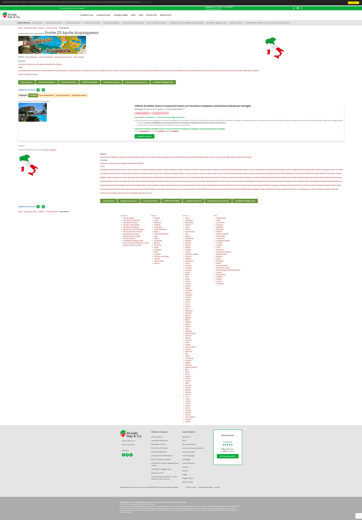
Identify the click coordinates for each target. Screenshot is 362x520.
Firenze (188, 286)
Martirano (103, 181)
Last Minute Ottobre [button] (73, 23)
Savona (188, 381)
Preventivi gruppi (188, 456)
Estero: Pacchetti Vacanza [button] (157, 23)
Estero (156, 231)
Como (187, 263)
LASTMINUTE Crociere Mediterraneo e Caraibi (131, 235)
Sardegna (200, 157)
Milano (187, 320)
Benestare (203, 169)
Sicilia (206, 157)
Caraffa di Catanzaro (277, 169)
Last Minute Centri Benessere (136, 82)
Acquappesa (23, 70)
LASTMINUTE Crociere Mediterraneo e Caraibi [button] (186, 23)
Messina (188, 317)
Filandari (277, 173)
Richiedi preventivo (144, 136)
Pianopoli (272, 181)
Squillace (256, 70)
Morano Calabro (164, 181)
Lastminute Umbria (121, 15)
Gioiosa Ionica (141, 177)
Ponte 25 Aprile (51, 28)
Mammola (276, 177)
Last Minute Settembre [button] (54, 23)
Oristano (188, 335)
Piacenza (188, 351)
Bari (186, 234)
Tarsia (278, 189)
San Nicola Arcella (206, 70)
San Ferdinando (193, 70)
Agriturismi (186, 437)
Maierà (269, 177)
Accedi (216, 487)
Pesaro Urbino (190, 347)
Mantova (188, 313)
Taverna (293, 189)
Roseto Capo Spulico (133, 185)
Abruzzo (103, 157)
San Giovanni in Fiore (225, 185)
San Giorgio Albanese (210, 185)
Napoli (187, 324)
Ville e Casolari (78, 57)
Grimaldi (156, 177)
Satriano (135, 189)
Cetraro (118, 173)
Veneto (249, 157)
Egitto (187, 274)
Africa (109, 157)
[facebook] (38, 90)
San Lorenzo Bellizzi (241, 185)
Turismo (185, 471)
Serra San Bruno (176, 189)
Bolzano (188, 243)
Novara (188, 326)
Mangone (295, 177)
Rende (330, 181)
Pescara (188, 349)
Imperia (188, 297)
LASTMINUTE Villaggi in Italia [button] (216, 23)
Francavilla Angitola (302, 173)
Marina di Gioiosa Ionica (332, 177)
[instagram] (43, 90)
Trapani (188, 401)
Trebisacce (320, 189)
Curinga (122, 70)
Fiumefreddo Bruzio (288, 173)
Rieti (186, 369)
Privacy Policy (191, 487)
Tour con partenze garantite (192, 448)
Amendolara (144, 169)
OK (353, 2)
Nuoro (187, 329)
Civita (156, 173)
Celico (332, 169)
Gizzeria (149, 177)
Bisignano (216, 169)
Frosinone (188, 290)
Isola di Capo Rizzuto (145, 70)
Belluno (188, 236)
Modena (188, 322)
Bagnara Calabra (163, 169)
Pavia (187, 342)
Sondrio (188, 387)
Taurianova (285, 189)
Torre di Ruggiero (302, 189)
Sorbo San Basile (188, 189)
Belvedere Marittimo (191, 169)
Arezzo (187, 229)
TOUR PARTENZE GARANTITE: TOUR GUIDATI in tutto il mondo (135, 244)
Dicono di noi (151, 15)
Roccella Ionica (113, 185)
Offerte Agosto (26, 82)
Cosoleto (195, 173)
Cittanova (150, 173)
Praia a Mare (309, 181)
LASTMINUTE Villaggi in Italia (163, 82)
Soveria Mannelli (201, 189)
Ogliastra (188, 331)
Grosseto (188, 295)
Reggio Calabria (45, 64)
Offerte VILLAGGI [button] (235, 23)
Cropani (209, 173)
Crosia (214, 173)
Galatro (110, 177)
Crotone (36, 64)
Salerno (188, 376)
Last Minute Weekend (111, 82)
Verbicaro (104, 193)
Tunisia (187, 406)
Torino (187, 399)
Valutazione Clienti (79, 95)
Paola (173, 70)
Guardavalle (169, 177)
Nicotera (167, 70)
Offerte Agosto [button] (37, 23)
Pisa (186, 354)
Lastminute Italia (86, 15)
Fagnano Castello (254, 173)
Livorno (187, 306)
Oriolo (222, 181)
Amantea (44, 70)
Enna (187, 277)
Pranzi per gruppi (188, 452)
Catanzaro (22, 64)
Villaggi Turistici (187, 478)
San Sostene (312, 185)
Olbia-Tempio (190, 333)
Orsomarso (229, 181)
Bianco (209, 169)
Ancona (188, 225)
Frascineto (330, 173)
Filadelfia (270, 173)
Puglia (194, 157)
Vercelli (188, 412)
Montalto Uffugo (134, 181)
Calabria (41, 28)
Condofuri (166, 173)
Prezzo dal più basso (46, 95)
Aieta (30, 70)
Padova (188, 338)
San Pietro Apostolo (300, 185)
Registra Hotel (165, 15)
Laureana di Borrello (236, 177)
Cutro (128, 70)
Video (141, 15)
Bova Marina (238, 169)
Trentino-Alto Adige (222, 157)
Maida (264, 177)
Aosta (187, 227)
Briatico (65, 70)
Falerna (264, 173)
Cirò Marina (142, 173)
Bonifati (223, 169)
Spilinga (250, 189)
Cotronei (202, 173)
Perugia (188, 344)
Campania (129, 157)
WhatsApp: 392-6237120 (213, 9)
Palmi (240, 181)
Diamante (134, 70)
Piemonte (187, 157)
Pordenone (189, 358)
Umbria (233, 157)
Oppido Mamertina (213, 181)
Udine (187, 408)
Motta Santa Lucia (186, 181)
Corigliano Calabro (105, 70)
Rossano (145, 185)
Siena (187, 383)
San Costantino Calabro (157, 185)
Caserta (188, 256)
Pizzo (295, 181)
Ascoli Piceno (190, 231)
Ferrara (188, 283)
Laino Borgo (205, 177)
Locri (251, 177)
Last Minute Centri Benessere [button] (133, 23)
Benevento (189, 238)
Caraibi (187, 252)
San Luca (251, 185)
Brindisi (187, 247)
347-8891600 (228, 7)
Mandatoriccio (158, 70)
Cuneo (187, 272)
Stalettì (21, 74)
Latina (187, 302)
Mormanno (175, 181)
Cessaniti (111, 173)
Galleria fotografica (142, 113)
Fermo (187, 281)
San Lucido (259, 185)
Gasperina (117, 177)
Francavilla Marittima (318, 173)
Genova (188, 292)
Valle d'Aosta (241, 157)
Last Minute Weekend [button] (111, 23)
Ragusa (188, 363)
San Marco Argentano (271, 185)
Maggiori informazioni (145, 2)
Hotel (184, 441)
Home (20, 28)
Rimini (187, 372)
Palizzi (236, 181)
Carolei (293, 169)
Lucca (187, 308)
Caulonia (327, 169)
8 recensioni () (160, 113)
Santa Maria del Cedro (112, 189)
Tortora (312, 189)
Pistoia (187, 356)
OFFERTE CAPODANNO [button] (92, 23)
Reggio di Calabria (320, 181)
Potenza (188, 360)
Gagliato (103, 177)
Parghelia (179, 70)
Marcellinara (319, 177)
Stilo (274, 189)
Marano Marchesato (306, 177)
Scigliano (152, 189)
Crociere (188, 268)
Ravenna (188, 365)
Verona (188, 415)
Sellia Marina (247, 70)
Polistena (300, 181)
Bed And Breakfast (189, 444)
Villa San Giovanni (124, 193)
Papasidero (251, 181)
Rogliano (122, 185)
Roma (187, 374)
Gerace (124, 177)
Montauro (144, 181)
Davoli (232, 173)
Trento (187, 403)
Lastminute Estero (103, 15)
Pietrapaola (288, 181)
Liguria (167, 157)
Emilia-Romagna (140, 157)
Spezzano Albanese (225, 189)
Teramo (188, 394)
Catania (188, 259)
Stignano (269, 189)
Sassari (187, 378)
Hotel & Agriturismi (46, 57)
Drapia (244, 173)
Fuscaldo (338, 173)
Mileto (125, 181)
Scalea (240, 70)
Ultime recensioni (128, 445)
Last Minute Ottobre (68, 82)
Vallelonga (334, 189)
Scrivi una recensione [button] (228, 456)
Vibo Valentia (57, 64)
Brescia (188, 245)
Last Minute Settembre (46, 82)
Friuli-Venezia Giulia (153, 157)
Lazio (163, 157)
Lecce (187, 304)
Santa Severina (126, 189)
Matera (188, 315)
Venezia (188, 410)
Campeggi (186, 459)
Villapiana (135, 193)
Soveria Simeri (212, 189)
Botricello (58, 70)
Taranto (188, 392)
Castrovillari (85, 70)
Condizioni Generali (205, 487)
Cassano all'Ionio (74, 70)
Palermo (188, 340)
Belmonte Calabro (176, 169)
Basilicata (114, 157)
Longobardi (258, 177)
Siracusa (188, 385)
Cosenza (29, 64)
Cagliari (188, 250)
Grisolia (162, 177)
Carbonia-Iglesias (191, 254)
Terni (187, 397)
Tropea (27, 74)
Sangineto (321, 185)
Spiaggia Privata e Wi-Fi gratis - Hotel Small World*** (160, 109)
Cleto (161, 173)
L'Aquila (188, 299)
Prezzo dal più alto (62, 95)
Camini (266, 169)
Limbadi (246, 177)
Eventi (133, 15)
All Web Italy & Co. (128, 441)
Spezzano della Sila (240, 189)
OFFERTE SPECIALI (24, 23)
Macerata (189, 311)
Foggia (187, 288)
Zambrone (34, 74)
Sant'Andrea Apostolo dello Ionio (225, 70)
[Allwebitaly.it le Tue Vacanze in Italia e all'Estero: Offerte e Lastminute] (11, 15)
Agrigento (189, 220)
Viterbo (188, 421)
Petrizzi (266, 181)
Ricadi (185, 70)
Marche (181, 157)
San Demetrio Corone (174, 185)
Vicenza (188, 419)
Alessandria (189, 222)
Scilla (158, 189)
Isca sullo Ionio (179, 177)
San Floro (198, 185)
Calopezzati (259, 169)
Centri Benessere (31, 57)
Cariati (288, 169)
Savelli (141, 189)
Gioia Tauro (131, 177)
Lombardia (174, 157)
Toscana (211, 157)
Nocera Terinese (199, 181)
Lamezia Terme (215, 177)
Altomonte (36, 70)
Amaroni (136, 169)
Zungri (149, 193)
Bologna (188, 240)
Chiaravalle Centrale (129, 173)
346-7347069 (217, 7)
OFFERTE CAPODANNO (89, 82)
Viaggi (184, 474)
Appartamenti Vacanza (63, 57)
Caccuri (252, 169)
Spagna (188, 390)
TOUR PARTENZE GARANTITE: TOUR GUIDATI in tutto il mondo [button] (267, 23)
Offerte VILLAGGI (129, 238)
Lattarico (225, 177)
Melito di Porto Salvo (115, 181)
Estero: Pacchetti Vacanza (133, 231)
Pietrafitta (280, 181)
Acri (111, 169)
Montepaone (153, 181)
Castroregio (301, 169)
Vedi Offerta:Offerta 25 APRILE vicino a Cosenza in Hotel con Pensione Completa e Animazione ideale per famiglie (180, 129)
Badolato (51, 70)
